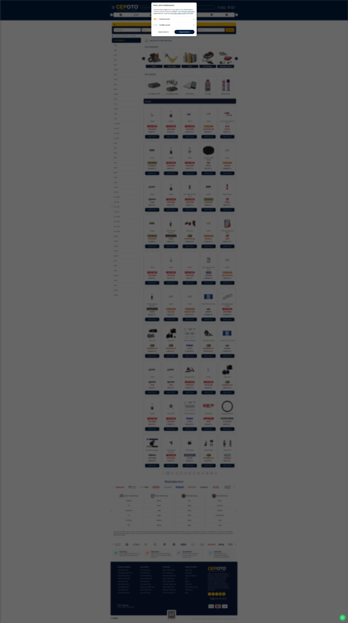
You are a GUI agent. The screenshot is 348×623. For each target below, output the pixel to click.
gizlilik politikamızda (179, 13)
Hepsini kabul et (184, 32)
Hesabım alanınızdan (188, 11)
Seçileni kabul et (163, 32)
